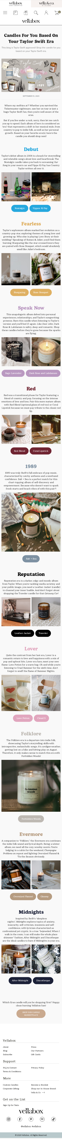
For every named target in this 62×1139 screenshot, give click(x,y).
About (6, 1047)
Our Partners (37, 1051)
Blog (5, 1051)
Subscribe (7, 1054)
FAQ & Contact (10, 1068)
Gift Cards (35, 1054)
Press (33, 1047)
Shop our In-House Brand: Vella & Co (43, 1090)
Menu (5, 13)
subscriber (15, 13)
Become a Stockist (39, 1085)
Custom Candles (10, 1085)
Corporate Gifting (11, 1088)
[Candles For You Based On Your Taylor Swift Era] (31, 75)
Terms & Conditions (12, 1071)
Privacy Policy (37, 1068)
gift (25, 13)
